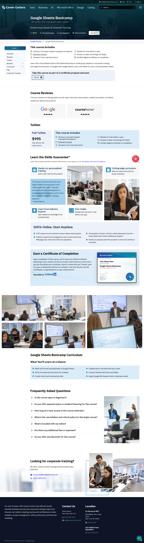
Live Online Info (92, 533)
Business (43, 7)
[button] (139, 538)
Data (32, 7)
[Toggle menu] (140, 7)
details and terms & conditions (95, 161)
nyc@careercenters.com (72, 520)
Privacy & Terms (30, 541)
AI (52, 7)
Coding (91, 7)
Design (80, 7)
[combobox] (117, 7)
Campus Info (91, 522)
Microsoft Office (65, 7)
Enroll (93, 33)
